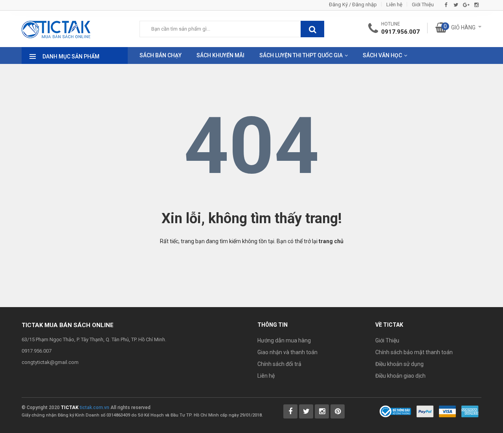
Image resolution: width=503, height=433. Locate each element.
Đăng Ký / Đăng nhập (353, 4)
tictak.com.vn (94, 407)
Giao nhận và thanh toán (287, 352)
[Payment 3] (470, 411)
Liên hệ (394, 4)
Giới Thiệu (423, 4)
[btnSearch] (312, 29)
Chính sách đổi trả (279, 364)
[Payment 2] (447, 411)
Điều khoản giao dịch (400, 376)
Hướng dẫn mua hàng (284, 340)
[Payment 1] (425, 411)
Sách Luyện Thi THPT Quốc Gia (301, 55)
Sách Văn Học (382, 55)
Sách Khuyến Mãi (220, 55)
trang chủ (331, 241)
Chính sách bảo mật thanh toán (414, 352)
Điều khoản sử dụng (399, 364)
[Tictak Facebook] (290, 411)
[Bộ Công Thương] (395, 411)
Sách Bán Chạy (161, 55)
